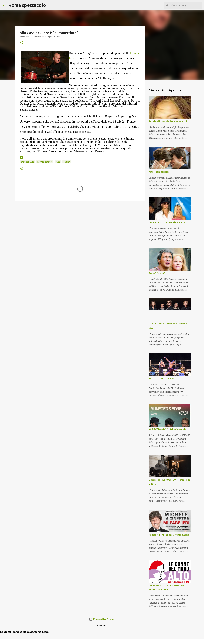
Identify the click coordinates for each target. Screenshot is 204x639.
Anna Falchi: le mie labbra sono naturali (168, 121)
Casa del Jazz (27, 162)
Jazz (58, 162)
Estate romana (44, 162)
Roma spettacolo (27, 5)
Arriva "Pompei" (157, 273)
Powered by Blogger (104, 619)
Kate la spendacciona (159, 172)
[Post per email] (21, 159)
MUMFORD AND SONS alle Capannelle (167, 429)
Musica (67, 162)
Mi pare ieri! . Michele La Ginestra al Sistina (170, 535)
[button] (21, 43)
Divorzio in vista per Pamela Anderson (167, 222)
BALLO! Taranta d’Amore (161, 378)
